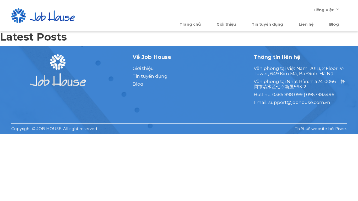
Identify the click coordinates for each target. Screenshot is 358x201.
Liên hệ (306, 24)
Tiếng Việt (323, 9)
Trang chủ (190, 24)
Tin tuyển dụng (267, 24)
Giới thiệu (226, 24)
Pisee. (341, 128)
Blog (334, 24)
